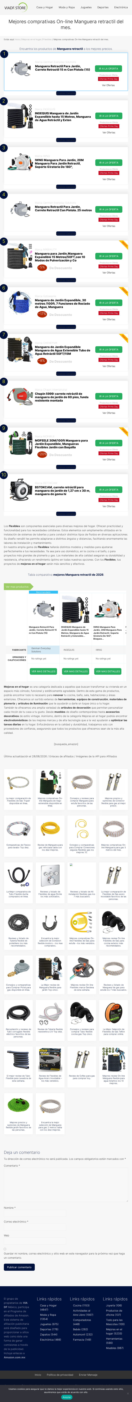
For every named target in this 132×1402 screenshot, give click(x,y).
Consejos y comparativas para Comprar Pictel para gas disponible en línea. (18, 987)
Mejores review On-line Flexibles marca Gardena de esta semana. (82, 987)
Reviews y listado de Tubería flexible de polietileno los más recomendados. (18, 942)
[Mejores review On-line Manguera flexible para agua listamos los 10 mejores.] (114, 1060)
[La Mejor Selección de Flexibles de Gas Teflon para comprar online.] (114, 1013)
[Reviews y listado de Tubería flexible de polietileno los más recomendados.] (18, 922)
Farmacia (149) (82, 1339)
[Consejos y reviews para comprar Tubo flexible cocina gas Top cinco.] (82, 1013)
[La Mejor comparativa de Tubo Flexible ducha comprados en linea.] (18, 875)
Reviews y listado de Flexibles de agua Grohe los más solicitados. (50, 894)
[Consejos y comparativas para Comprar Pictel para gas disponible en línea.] (18, 969)
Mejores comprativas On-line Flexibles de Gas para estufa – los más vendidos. (82, 941)
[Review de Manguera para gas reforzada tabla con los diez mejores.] (50, 829)
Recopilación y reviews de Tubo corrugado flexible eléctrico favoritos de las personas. (18, 1033)
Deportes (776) (49, 1329)
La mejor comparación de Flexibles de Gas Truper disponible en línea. (18, 801)
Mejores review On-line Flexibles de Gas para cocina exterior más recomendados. (114, 942)
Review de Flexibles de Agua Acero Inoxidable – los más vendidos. (50, 1078)
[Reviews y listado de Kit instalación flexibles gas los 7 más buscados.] (82, 875)
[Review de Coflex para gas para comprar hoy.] (82, 1060)
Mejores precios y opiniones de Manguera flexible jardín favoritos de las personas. (18, 1126)
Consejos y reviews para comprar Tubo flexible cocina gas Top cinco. (82, 1031)
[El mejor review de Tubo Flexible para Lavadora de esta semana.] (18, 1060)
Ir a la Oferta (108, 68)
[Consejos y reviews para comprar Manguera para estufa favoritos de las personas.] (82, 782)
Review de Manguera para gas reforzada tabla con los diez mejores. (50, 847)
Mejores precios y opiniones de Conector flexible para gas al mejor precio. (113, 802)
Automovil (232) (83, 1334)
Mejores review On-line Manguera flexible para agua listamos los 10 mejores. (114, 1079)
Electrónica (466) (50, 1339)
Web (6, 1235)
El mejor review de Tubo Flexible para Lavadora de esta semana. (18, 1078)
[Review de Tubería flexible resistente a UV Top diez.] (50, 1013)
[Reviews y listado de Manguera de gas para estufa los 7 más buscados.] (114, 969)
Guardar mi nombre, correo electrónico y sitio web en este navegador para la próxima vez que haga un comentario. (64, 1255)
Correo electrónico (16, 1221)
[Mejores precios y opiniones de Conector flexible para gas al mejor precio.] (114, 782)
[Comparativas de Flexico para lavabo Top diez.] (18, 829)
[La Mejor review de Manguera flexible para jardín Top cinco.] (50, 969)
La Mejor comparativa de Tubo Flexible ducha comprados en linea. (18, 894)
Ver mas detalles (44, 671)
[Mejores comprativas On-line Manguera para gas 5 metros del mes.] (114, 829)
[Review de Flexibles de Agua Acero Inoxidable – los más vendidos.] (50, 1060)
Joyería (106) (114, 1305)
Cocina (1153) (81, 1305)
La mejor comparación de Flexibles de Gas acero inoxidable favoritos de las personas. (113, 895)
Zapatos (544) (48, 1334)
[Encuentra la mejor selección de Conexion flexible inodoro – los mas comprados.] (50, 922)
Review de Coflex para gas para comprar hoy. (82, 1077)
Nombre (10, 1207)
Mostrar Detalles (66, 93)
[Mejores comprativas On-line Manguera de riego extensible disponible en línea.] (50, 782)
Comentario (12, 1165)
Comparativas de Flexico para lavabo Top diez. (18, 846)
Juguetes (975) (49, 1324)
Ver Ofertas (108, 85)
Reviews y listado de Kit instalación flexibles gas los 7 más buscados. (82, 894)
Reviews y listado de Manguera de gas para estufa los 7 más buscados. (113, 987)
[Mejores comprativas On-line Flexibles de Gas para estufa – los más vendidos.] (82, 922)
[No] (128, 1393)
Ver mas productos (17, 586)
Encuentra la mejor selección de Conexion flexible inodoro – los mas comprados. (50, 942)
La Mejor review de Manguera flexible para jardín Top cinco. (50, 987)
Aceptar (67, 1397)
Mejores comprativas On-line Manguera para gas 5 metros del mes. (113, 847)
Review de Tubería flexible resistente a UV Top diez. (50, 1030)
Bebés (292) (80, 1329)
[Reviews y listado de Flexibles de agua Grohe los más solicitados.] (50, 875)
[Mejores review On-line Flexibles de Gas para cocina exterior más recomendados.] (114, 922)
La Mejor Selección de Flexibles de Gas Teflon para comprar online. (113, 1031)
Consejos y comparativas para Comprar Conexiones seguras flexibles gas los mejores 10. (82, 849)
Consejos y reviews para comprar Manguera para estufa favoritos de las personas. (82, 802)
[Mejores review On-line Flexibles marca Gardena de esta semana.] (82, 969)
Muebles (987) (115, 1348)
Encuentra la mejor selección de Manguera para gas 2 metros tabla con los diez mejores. (50, 1126)
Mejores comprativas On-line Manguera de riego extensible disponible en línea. (50, 802)
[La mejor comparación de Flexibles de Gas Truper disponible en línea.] (18, 782)
